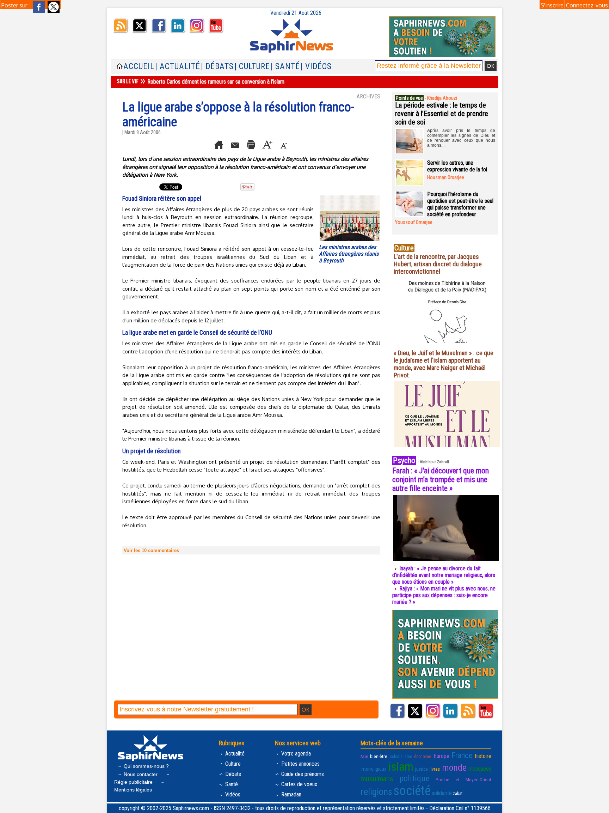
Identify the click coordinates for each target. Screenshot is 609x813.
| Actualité (177, 66)
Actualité (234, 753)
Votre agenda (295, 753)
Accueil (138, 66)
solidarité (442, 793)
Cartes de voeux (298, 784)
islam (400, 766)
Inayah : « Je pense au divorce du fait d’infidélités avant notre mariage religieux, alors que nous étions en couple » (443, 575)
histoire (483, 756)
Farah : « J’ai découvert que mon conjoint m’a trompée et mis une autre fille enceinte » (440, 479)
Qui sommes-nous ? (145, 766)
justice (421, 769)
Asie (364, 756)
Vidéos (232, 794)
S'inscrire (552, 5)
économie (422, 756)
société (412, 790)
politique (414, 778)
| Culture (252, 66)
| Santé (285, 66)
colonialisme (401, 756)
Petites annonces (300, 763)
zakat (457, 793)
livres (435, 769)
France (462, 755)
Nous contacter (140, 774)
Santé (231, 784)
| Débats (217, 66)
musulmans (377, 779)
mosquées (479, 768)
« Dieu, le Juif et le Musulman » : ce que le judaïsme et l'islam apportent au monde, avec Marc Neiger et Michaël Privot (443, 364)
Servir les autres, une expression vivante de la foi (457, 166)
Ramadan (290, 794)
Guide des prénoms (302, 774)
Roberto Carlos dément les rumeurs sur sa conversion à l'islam (215, 81)
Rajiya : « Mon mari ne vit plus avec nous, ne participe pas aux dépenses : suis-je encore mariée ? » (444, 595)
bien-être (378, 756)
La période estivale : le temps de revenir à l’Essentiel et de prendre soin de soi (441, 113)
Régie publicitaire (134, 782)
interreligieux (374, 769)
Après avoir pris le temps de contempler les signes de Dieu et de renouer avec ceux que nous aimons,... (461, 138)
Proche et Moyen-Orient (463, 779)
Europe (441, 756)
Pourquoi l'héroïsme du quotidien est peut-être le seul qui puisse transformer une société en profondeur (460, 204)
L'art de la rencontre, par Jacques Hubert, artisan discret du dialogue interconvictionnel (438, 264)
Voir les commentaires (151, 550)
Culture (232, 763)
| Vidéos (316, 66)
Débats (232, 774)
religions (376, 791)
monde (454, 767)
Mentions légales (133, 790)
